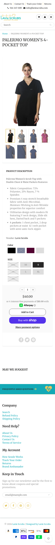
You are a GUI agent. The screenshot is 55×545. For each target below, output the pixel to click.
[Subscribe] (49, 494)
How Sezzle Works (12, 456)
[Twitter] (6, 505)
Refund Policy (10, 415)
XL (38, 271)
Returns (47, 4)
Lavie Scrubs (21, 238)
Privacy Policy (10, 436)
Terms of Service (11, 442)
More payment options (27, 327)
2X (13, 278)
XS (25, 264)
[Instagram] (28, 505)
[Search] (50, 24)
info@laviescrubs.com (37, 8)
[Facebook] (13, 505)
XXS (13, 264)
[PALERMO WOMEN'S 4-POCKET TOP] (27, 93)
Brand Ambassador (12, 466)
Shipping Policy (11, 418)
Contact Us (19, 4)
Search (6, 412)
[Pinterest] (21, 505)
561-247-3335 (16, 8)
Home (5, 33)
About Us (8, 4)
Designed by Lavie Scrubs (38, 524)
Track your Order (34, 4)
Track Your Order (12, 460)
